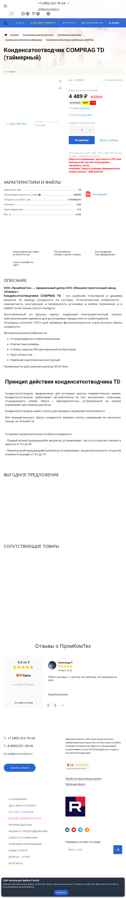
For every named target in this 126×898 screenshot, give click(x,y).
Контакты (16, 863)
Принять (61, 892)
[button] (48, 705)
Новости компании (23, 837)
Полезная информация (25, 844)
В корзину (82, 140)
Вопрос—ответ (20, 856)
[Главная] (6, 35)
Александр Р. (65, 662)
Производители (20, 824)
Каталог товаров (21, 811)
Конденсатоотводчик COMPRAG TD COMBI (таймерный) (32, 514)
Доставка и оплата (22, 805)
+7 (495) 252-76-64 (51, 3)
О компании (18, 799)
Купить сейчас (109, 140)
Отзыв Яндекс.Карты (58, 694)
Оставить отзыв (23, 702)
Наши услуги (18, 850)
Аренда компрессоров (25, 818)
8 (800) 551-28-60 (20, 746)
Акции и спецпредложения (28, 831)
